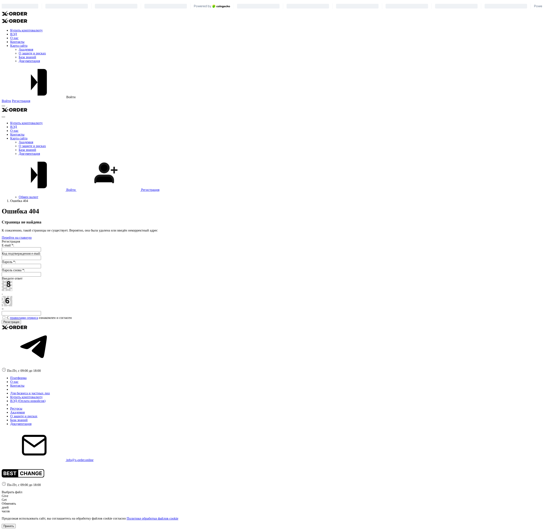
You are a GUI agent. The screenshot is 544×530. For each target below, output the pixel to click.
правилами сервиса (24, 318)
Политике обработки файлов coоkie (152, 518)
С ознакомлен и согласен (39, 318)
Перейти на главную (17, 237)
